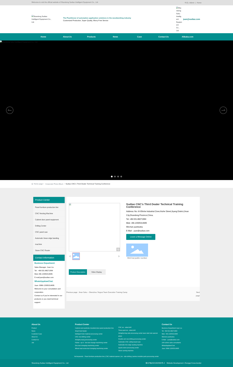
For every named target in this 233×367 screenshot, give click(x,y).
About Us (35, 337)
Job (33, 342)
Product (34, 328)
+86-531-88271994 (170, 331)
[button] (112, 176)
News (33, 331)
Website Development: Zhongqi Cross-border (184, 363)
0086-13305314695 (172, 348)
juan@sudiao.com (191, 19)
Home (199, 3)
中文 (186, 3)
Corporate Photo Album (54, 184)
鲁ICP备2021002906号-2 (155, 363)
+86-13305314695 (171, 334)
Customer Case (37, 334)
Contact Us (35, 340)
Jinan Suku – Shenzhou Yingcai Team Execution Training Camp (103, 292)
